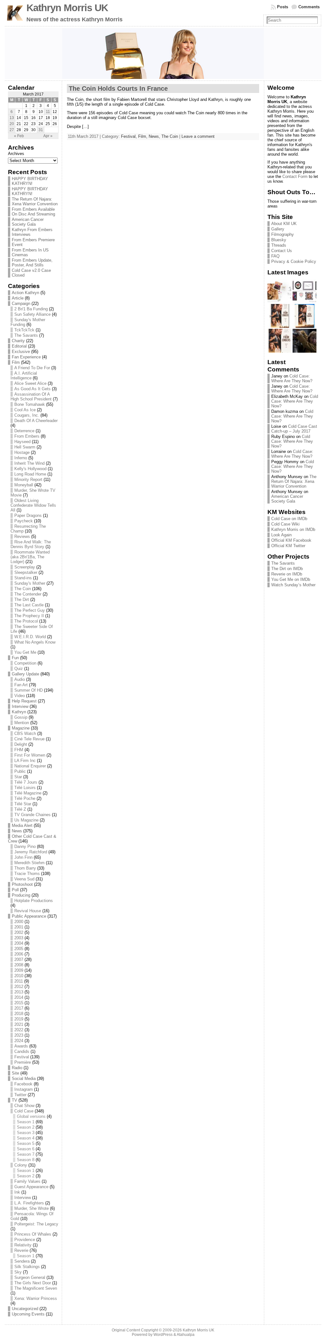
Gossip (20, 717)
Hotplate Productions (33, 900)
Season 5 (25, 1143)
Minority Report (28, 479)
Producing (21, 895)
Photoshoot (22, 884)
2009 (18, 970)
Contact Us (281, 250)
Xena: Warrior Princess (35, 1298)
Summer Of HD (28, 690)
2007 (18, 959)
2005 (18, 948)
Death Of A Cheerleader (36, 420)
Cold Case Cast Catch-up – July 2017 (294, 429)
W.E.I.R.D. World (30, 636)
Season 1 (25, 1121)
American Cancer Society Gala (28, 222)
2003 (18, 937)
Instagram (23, 1089)
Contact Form (295, 176)
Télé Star (22, 803)
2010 (18, 975)
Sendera (22, 1261)
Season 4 (25, 1138)
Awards (21, 1046)
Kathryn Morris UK (67, 7)
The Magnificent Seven (35, 1288)
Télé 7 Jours (25, 782)
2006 (18, 954)
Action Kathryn (25, 292)
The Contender (27, 594)
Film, (143, 136)
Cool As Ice (25, 409)
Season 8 (25, 1159)
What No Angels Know (34, 642)
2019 (18, 1019)
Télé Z (20, 809)
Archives (16, 153)
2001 (18, 927)
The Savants (26, 335)
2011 (18, 981)
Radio (17, 1067)
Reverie (21, 1250)
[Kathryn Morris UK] (163, 53)
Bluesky (278, 239)
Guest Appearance (31, 1186)
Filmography (282, 234)
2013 (18, 992)
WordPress (163, 1334)
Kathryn (19, 711)
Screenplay (24, 567)
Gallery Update (25, 674)
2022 (18, 1029)
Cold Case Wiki (285, 524)
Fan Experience (26, 357)
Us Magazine (26, 820)
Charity (18, 340)
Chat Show (24, 1105)
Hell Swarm (24, 447)
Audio (19, 679)
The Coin (22, 588)
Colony (20, 1165)
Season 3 (25, 1132)
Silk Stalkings (27, 1266)
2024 (18, 1040)
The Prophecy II (29, 615)
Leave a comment (198, 136)
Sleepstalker (25, 572)
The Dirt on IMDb (287, 568)
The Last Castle (29, 605)
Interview (20, 706)
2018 (18, 1013)
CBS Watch (25, 733)
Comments (309, 6)
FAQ (275, 256)
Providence (24, 1239)
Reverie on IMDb (286, 574)
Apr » (48, 136)
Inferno (20, 457)
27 (12, 130)
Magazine (21, 728)
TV (14, 1100)
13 (12, 118)
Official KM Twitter (288, 545)
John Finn (23, 857)
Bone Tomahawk (29, 404)
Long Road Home (30, 474)
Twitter (20, 1094)
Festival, (129, 136)
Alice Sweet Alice (30, 383)
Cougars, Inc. (26, 415)
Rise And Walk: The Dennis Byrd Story (31, 544)
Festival (21, 1056)
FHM (18, 749)
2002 (18, 932)
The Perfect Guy (29, 610)
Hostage (22, 452)
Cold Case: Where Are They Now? (291, 378)
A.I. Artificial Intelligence (24, 375)
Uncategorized (25, 1308)
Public (20, 771)
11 (48, 112)
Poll (15, 889)
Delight (20, 744)
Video (19, 695)
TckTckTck (24, 330)
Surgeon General (29, 1277)
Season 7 (25, 1154)
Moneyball (23, 485)
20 (12, 124)
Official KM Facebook (291, 540)
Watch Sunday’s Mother (293, 584)
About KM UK (284, 223)
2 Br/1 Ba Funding (31, 309)
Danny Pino (25, 846)
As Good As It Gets (32, 388)
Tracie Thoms (27, 873)
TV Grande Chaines (32, 814)
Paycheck (23, 520)
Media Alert (22, 825)
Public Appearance (29, 916)
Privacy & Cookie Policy (293, 261)
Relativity (23, 1245)
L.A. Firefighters (29, 1203)
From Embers (26, 436)
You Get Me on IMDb (290, 579)
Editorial (19, 346)
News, (155, 136)
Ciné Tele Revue (29, 739)
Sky (18, 1272)
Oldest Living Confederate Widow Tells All (33, 505)
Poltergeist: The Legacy (36, 1224)
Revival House (27, 910)
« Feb (19, 136)
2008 (18, 965)
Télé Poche (24, 798)
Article (18, 298)
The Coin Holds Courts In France (118, 88)
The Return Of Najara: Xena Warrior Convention (35, 201)
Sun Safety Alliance (32, 314)
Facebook (23, 1084)
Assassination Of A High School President (31, 396)
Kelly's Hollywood (30, 468)
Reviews (22, 536)
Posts (282, 6)
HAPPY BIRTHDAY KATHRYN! (30, 181)
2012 (18, 986)
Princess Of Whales (32, 1234)
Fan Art (21, 684)
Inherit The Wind (29, 463)
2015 (18, 1002)
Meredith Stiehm (29, 862)
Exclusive (21, 351)
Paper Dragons (28, 515)
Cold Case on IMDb (289, 518)
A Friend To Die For (32, 367)
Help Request (24, 701)
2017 (18, 1008)
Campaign (21, 303)
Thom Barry (25, 868)
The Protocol (26, 621)
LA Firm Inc (25, 760)
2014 (18, 997)
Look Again (281, 534)
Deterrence (24, 430)
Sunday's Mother (29, 583)
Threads (278, 245)
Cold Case (23, 1111)
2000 (18, 921)
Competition (25, 663)
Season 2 (25, 1127)
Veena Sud (24, 879)
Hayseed (22, 441)
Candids (21, 1051)
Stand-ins (23, 577)
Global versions (31, 1116)
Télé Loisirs (25, 787)
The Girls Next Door (32, 1282)
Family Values (27, 1181)
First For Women (29, 755)
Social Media (24, 1078)
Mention (21, 722)
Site (15, 1073)
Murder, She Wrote (31, 1208)
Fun (15, 657)
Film (16, 362)
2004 (18, 943)
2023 (18, 1035)
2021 (18, 1024)
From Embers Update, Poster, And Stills (32, 262)
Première (22, 1062)
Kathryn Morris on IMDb (293, 529)
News (17, 831)
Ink (17, 1192)
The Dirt (21, 599)
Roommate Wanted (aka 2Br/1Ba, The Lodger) (30, 557)
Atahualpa (186, 1334)
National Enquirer (30, 766)
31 (41, 130)
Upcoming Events (28, 1314)
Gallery (277, 229)
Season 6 (25, 1148)
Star (18, 776)
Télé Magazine (27, 793)
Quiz (18, 668)
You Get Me (25, 652)
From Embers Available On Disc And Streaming (33, 211)
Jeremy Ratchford (30, 852)
